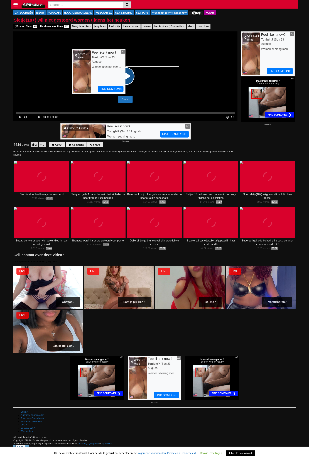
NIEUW (40, 12)
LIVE (22, 271)
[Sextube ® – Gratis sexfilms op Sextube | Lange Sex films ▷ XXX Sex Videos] (33, 4)
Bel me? (210, 301)
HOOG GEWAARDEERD (78, 12)
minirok (147, 26)
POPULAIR (54, 12)
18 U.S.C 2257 (28, 428)
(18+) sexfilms (26, 26)
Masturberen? (277, 301)
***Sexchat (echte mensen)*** (169, 12)
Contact (24, 412)
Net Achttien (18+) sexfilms (169, 26)
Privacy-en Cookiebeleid (33, 418)
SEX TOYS (142, 12)
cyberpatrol (93, 443)
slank (191, 26)
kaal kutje (114, 26)
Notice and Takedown (31, 421)
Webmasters (27, 431)
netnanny (82, 443)
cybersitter (107, 443)
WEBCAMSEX (103, 12)
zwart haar (203, 26)
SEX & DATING (124, 12)
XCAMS (210, 12)
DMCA (24, 424)
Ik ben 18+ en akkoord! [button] (240, 453)
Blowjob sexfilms (81, 26)
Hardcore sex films (54, 26)
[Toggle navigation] (16, 4)
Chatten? (68, 301)
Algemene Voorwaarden (32, 415)
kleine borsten (131, 26)
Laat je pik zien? (134, 301)
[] (127, 4)
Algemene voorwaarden (152, 453)
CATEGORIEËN (24, 12)
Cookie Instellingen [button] (211, 453)
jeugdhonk (100, 26)
